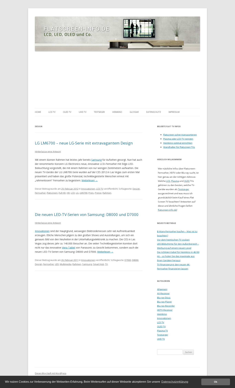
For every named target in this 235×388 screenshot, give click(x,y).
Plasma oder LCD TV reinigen (178, 138)
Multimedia (65, 264)
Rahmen (107, 192)
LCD (73, 192)
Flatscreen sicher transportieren (180, 134)
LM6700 (83, 192)
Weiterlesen (90, 180)
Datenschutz (153, 112)
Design (136, 188)
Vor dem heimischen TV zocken (173, 239)
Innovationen (88, 188)
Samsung (96, 159)
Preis (91, 192)
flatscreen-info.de (167, 209)
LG (77, 192)
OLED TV (67, 112)
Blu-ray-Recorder (166, 305)
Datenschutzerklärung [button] (174, 381)
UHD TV (82, 112)
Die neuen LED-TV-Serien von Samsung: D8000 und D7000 (86, 214)
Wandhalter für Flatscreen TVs (179, 147)
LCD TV (52, 112)
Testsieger (99, 112)
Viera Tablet (68, 247)
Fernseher (40, 192)
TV (106, 264)
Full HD (62, 192)
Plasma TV (162, 330)
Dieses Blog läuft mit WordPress (50, 373)
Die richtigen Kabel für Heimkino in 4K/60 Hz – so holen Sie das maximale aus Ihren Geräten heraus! (178, 256)
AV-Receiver (163, 293)
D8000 (135, 260)
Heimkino (117, 112)
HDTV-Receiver (165, 310)
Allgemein (162, 289)
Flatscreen (52, 192)
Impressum (174, 112)
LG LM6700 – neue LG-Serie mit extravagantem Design (84, 143)
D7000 (128, 260)
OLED (187, 181)
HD (68, 192)
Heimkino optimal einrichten (177, 142)
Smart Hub (98, 264)
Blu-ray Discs (163, 297)
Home (38, 112)
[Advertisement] (117, 80)
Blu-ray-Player (164, 301)
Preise (98, 192)
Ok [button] (215, 381)
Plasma (175, 181)
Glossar (134, 112)
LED (57, 264)
